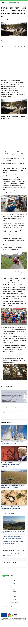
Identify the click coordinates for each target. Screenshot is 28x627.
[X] (12, 46)
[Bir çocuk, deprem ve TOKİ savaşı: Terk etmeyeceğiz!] (14, 523)
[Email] (21, 46)
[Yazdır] (24, 46)
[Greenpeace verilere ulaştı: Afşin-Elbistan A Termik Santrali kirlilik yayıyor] (14, 432)
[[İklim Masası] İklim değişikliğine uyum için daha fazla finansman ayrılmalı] (14, 476)
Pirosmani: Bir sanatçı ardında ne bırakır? (13, 550)
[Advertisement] (14, 64)
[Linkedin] (18, 46)
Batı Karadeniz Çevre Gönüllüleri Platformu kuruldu (11, 554)
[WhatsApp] (6, 46)
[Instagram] (4, 606)
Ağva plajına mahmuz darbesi (10, 546)
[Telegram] (15, 46)
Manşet (8, 42)
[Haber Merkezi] (2, 19)
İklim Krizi (3, 42)
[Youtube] (11, 606)
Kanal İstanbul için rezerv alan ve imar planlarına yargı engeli (13, 542)
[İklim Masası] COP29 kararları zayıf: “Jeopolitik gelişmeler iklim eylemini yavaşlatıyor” (11, 464)
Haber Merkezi (7, 19)
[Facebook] (9, 46)
